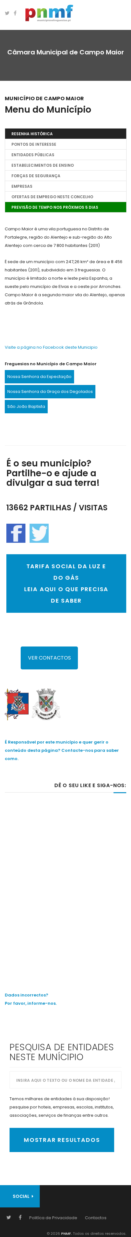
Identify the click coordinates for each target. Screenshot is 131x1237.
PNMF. (66, 1233)
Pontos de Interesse (33, 144)
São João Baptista (26, 406)
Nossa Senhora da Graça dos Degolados (50, 391)
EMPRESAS (21, 186)
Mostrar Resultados (62, 1140)
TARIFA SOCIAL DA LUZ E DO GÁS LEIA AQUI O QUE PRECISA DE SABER (66, 583)
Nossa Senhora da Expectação (39, 377)
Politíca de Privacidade (53, 1218)
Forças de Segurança (35, 175)
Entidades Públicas (32, 154)
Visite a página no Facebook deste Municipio (51, 347)
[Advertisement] (65, 878)
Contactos (96, 1218)
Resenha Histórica (32, 133)
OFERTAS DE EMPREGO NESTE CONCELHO (52, 196)
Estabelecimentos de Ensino (42, 165)
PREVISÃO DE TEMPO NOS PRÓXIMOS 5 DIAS (54, 207)
